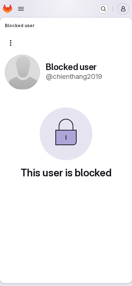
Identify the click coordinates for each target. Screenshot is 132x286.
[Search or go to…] (103, 8)
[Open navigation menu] (21, 9)
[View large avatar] (22, 72)
